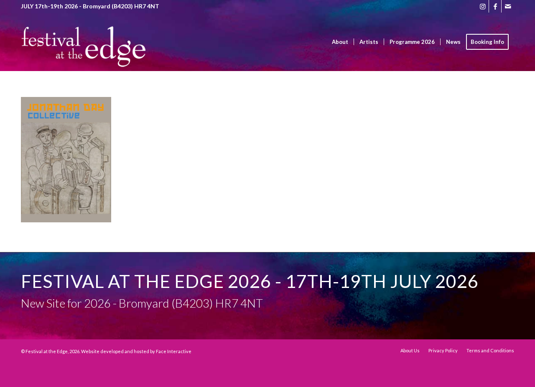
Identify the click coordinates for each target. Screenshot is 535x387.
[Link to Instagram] (482, 6)
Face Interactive (173, 351)
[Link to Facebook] (495, 6)
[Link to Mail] (508, 6)
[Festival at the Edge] (83, 54)
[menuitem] (340, 42)
